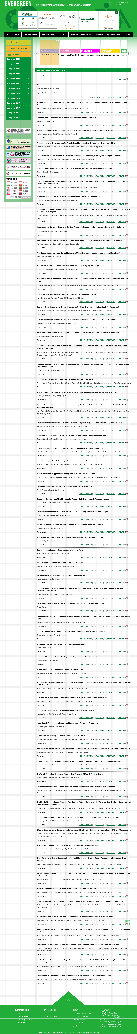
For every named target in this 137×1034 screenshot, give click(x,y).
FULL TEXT (122, 79)
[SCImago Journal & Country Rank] (88, 21)
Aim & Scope (23, 1016)
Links (127, 34)
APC (45, 1013)
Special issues (113, 34)
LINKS (75, 1026)
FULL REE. (111, 97)
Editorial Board (30, 34)
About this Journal (16, 34)
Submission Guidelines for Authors (81, 34)
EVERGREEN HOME (22, 1010)
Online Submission (83, 1016)
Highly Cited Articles (18, 48)
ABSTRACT (111, 112)
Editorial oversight (83, 1023)
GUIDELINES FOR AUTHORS (54, 1016)
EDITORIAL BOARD (22, 1023)
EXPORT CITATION (97, 97)
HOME (7, 34)
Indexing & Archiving (26, 1019)
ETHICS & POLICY (50, 1010)
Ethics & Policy (49, 34)
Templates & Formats (84, 1013)
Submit (99, 34)
